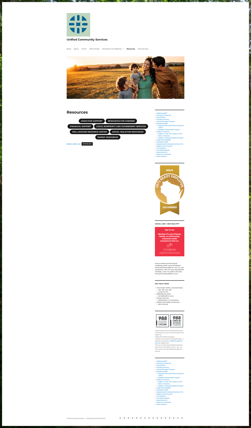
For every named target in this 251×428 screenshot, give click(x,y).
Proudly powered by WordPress (96, 418)
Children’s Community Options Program (170, 138)
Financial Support (80, 126)
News (69, 49)
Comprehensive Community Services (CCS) (169, 144)
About (76, 49)
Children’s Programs (163, 132)
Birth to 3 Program (164, 136)
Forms (83, 49)
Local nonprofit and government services (121, 126)
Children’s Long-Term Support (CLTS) (170, 134)
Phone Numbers (161, 156)
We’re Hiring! (94, 49)
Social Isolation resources (128, 132)
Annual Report (161, 117)
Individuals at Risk (162, 142)
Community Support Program (165, 121)
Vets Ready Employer (163, 150)
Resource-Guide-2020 (74, 144)
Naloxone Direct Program (164, 146)
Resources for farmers (121, 121)
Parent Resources (161, 152)
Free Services (143, 49)
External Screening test (163, 115)
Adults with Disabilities (163, 140)
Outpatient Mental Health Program (169, 130)
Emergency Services (162, 119)
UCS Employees (161, 148)
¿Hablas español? (161, 113)
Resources (131, 49)
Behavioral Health (162, 123)
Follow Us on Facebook (163, 154)
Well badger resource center (89, 132)
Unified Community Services (87, 39)
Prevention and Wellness (112, 49)
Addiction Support (91, 121)
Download (87, 144)
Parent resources (108, 137)
